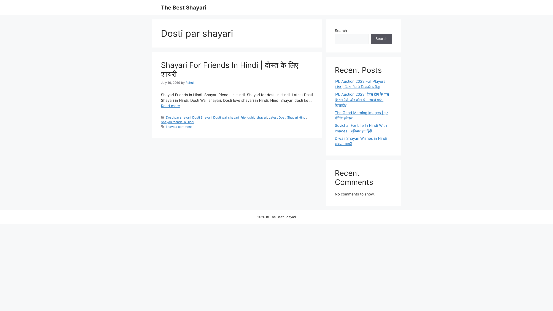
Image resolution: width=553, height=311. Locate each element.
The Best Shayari (183, 7)
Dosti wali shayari (226, 117)
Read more (170, 106)
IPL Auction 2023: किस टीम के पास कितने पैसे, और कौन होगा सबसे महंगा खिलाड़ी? (362, 100)
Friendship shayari (253, 117)
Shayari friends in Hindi (177, 122)
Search (341, 31)
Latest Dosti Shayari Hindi (287, 117)
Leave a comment (179, 127)
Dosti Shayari (201, 117)
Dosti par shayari (178, 117)
